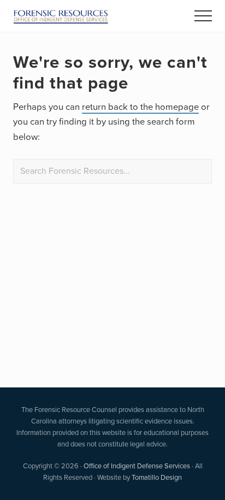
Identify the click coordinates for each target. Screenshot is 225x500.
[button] (203, 16)
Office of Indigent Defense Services (137, 466)
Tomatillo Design (157, 477)
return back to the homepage (140, 107)
